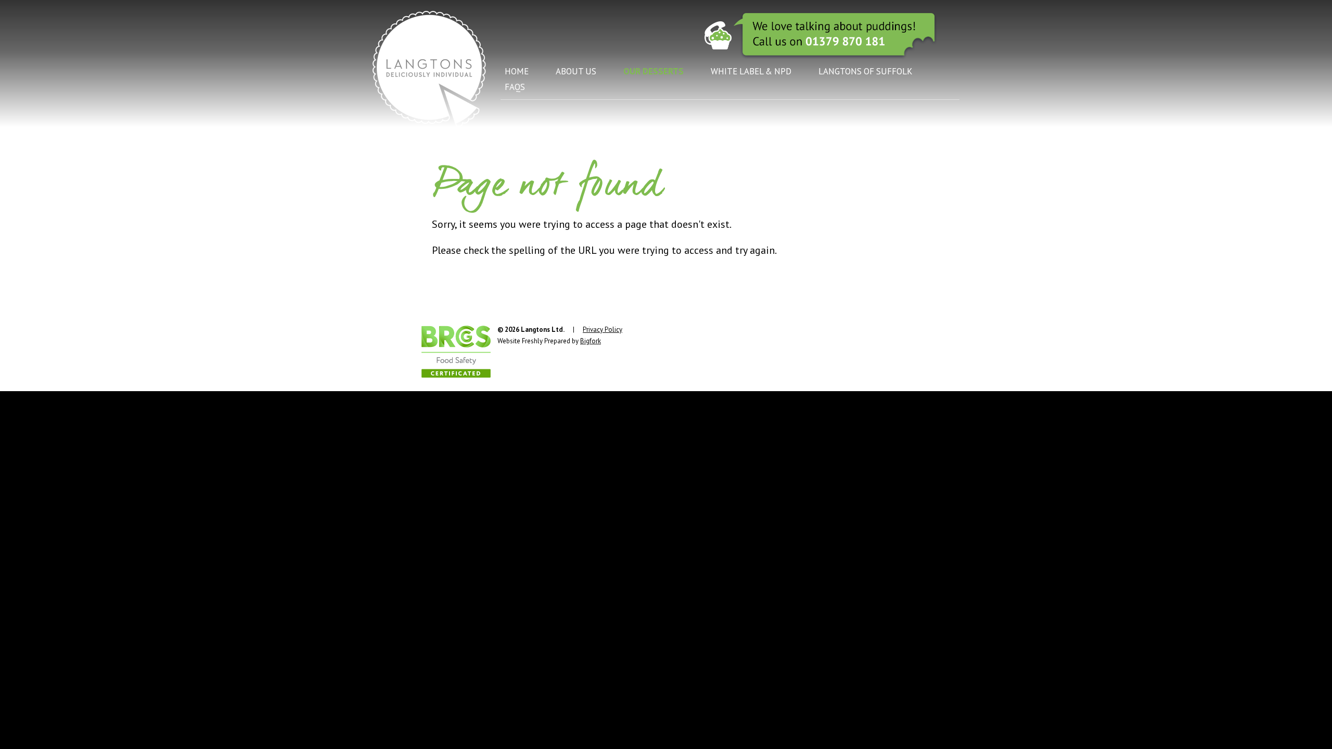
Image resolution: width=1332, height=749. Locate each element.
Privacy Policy (602, 329)
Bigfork (590, 341)
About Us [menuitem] (576, 71)
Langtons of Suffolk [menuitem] (865, 71)
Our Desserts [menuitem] (653, 71)
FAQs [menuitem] (515, 87)
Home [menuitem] (517, 71)
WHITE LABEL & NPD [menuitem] (751, 71)
